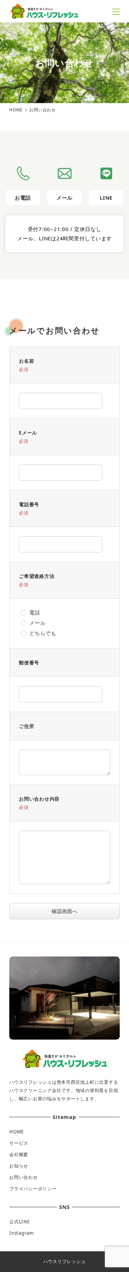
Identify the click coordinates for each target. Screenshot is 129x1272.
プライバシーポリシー (33, 1188)
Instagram (21, 1233)
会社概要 (18, 1154)
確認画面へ (64, 911)
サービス (18, 1143)
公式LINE (19, 1222)
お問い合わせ (23, 1177)
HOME (16, 1132)
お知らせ (18, 1166)
